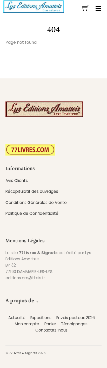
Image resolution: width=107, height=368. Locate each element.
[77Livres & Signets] (33, 6)
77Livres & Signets (23, 353)
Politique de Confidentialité (31, 213)
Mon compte (27, 324)
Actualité (17, 317)
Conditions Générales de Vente (36, 202)
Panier (50, 324)
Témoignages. (74, 324)
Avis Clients (16, 180)
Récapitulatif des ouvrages (31, 191)
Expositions (40, 317)
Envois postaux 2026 (75, 317)
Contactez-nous (51, 330)
